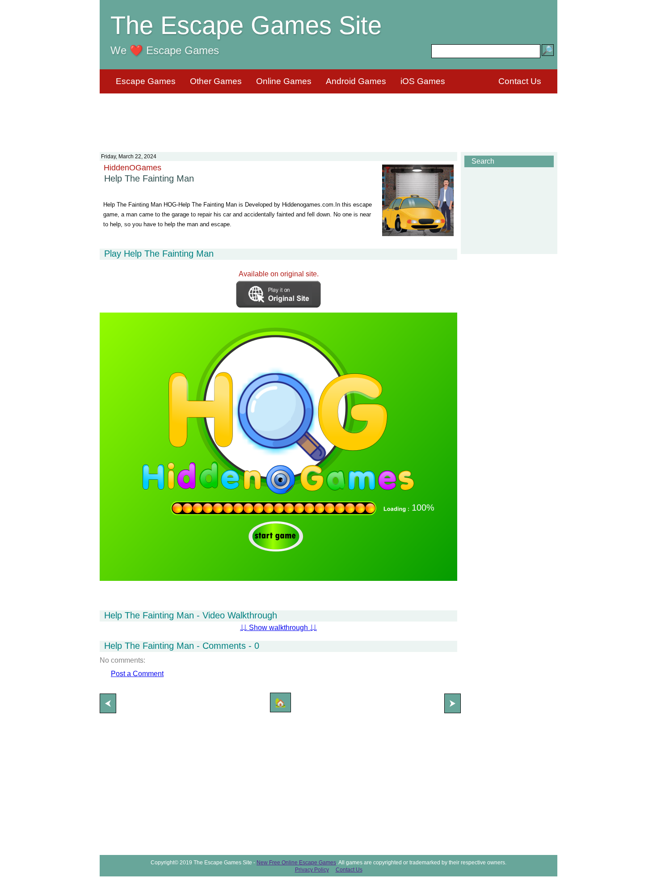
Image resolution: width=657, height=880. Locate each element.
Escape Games (146, 81)
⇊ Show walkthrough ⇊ (278, 627)
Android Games (356, 81)
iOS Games (422, 81)
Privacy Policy (312, 870)
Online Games (284, 81)
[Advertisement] (328, 117)
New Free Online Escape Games (296, 862)
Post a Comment (137, 673)
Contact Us (519, 81)
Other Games (216, 81)
